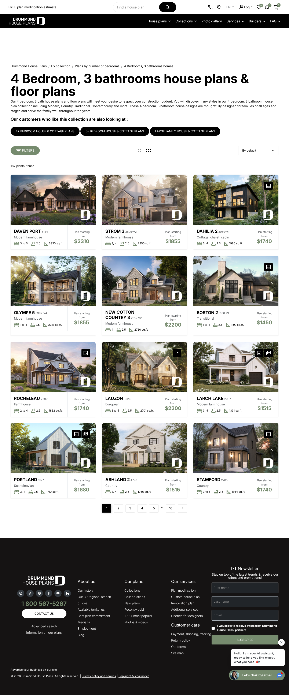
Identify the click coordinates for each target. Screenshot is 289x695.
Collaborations (134, 597)
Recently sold (134, 609)
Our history (86, 590)
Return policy (180, 640)
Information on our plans (44, 633)
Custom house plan (185, 597)
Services (233, 21)
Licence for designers (187, 616)
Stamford (208, 479)
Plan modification (183, 590)
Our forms (178, 647)
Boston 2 (207, 312)
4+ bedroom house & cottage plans (45, 131)
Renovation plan (182, 603)
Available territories (91, 609)
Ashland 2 (117, 479)
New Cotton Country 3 (119, 315)
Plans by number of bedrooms (97, 66)
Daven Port (27, 231)
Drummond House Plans (29, 66)
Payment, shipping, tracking (191, 634)
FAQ (273, 21)
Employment (87, 629)
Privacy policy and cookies (99, 676)
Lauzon (114, 398)
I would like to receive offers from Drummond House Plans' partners (247, 628)
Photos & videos (136, 622)
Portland (25, 479)
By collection (60, 66)
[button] (89, 202)
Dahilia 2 (207, 231)
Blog (81, 635)
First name (221, 588)
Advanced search (44, 626)
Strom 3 (114, 231)
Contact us (44, 613)
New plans (132, 603)
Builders (255, 21)
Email (218, 615)
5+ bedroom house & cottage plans (114, 131)
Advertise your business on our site (34, 669)
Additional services (184, 609)
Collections (184, 21)
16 (170, 508)
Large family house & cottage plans (185, 131)
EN (228, 7)
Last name (221, 601)
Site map (177, 653)
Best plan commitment (94, 616)
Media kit (84, 622)
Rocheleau (27, 398)
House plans (157, 21)
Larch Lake (210, 398)
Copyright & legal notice (133, 676)
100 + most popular (138, 616)
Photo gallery (211, 21)
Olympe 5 (24, 312)
